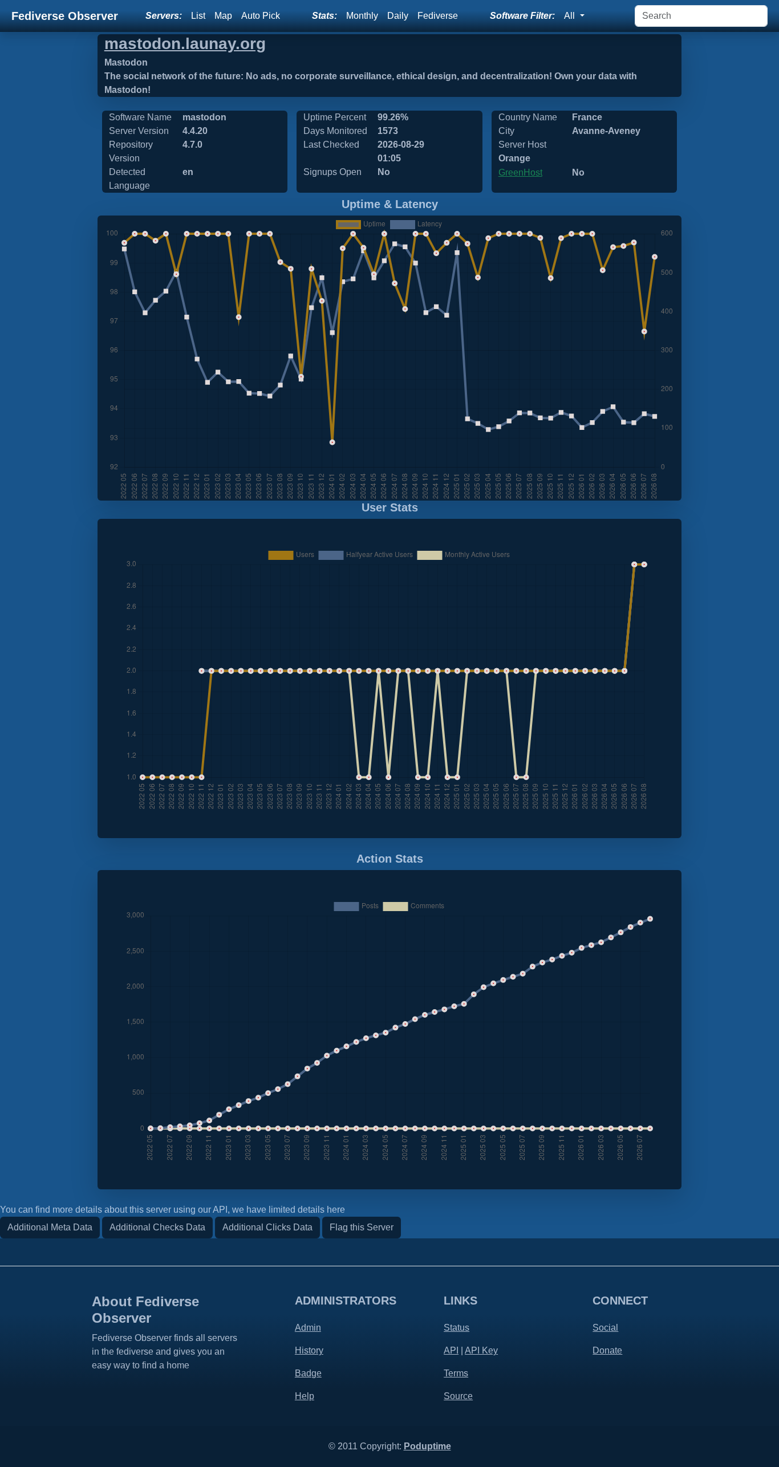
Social (605, 1327)
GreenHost (520, 172)
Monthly (362, 16)
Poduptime (427, 1446)
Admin (308, 1327)
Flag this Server (361, 1227)
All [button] (570, 16)
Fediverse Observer (64, 16)
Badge (308, 1373)
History (309, 1350)
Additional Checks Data (157, 1227)
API (451, 1350)
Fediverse (437, 16)
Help (304, 1396)
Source (458, 1396)
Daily (397, 16)
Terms (456, 1373)
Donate (607, 1350)
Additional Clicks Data (267, 1227)
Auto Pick (260, 16)
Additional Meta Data (49, 1227)
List (198, 16)
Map (223, 16)
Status (456, 1327)
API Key (481, 1350)
